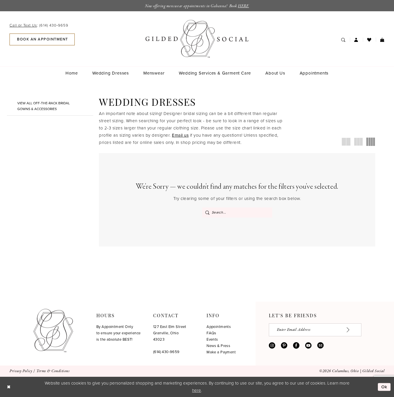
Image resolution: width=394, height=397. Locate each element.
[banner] (197, 38)
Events (212, 339)
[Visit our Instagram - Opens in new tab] (272, 345)
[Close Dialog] (8, 387)
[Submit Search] (207, 212)
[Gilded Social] (53, 330)
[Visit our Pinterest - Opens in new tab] (284, 345)
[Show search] (343, 39)
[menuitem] (41, 25)
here (196, 390)
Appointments (219, 326)
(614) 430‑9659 (166, 352)
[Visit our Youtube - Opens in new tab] (308, 345)
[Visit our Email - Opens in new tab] (320, 345)
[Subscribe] (351, 329)
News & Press (218, 345)
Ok (384, 386)
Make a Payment (221, 352)
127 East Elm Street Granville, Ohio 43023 (169, 333)
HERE (243, 6)
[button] (356, 39)
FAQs (211, 333)
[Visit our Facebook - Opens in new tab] (296, 345)
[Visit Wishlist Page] (369, 39)
